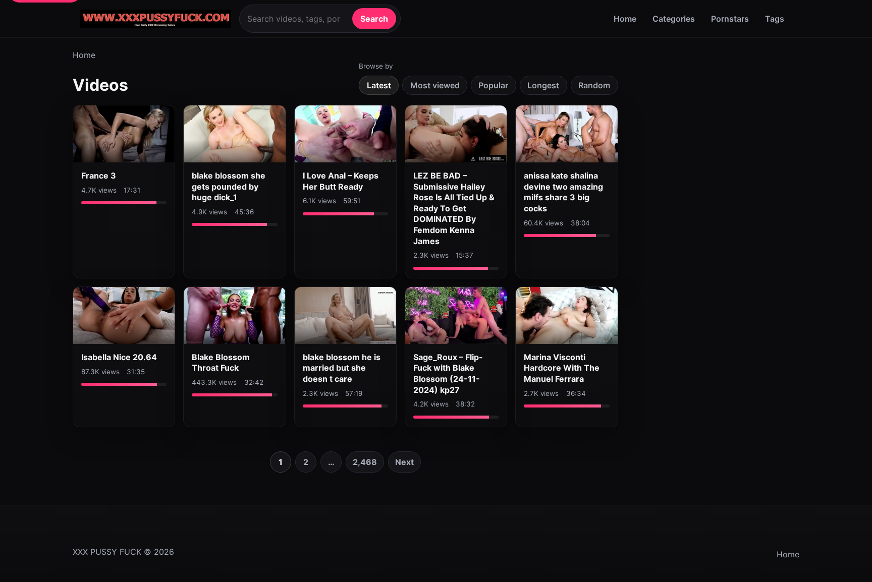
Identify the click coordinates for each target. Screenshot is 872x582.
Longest (543, 85)
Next (404, 462)
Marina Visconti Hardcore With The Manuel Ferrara (562, 368)
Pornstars (730, 19)
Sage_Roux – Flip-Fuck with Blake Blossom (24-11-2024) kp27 (448, 373)
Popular (493, 85)
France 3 (98, 175)
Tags (774, 19)
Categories (673, 19)
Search (374, 19)
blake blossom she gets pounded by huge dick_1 (228, 186)
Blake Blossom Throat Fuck (221, 362)
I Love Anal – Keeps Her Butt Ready (340, 181)
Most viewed (435, 85)
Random (594, 85)
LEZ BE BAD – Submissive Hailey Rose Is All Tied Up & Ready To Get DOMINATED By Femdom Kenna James (454, 208)
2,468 (365, 462)
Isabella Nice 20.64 (119, 357)
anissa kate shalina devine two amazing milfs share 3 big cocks (563, 191)
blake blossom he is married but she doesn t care (341, 368)
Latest (379, 85)
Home (625, 19)
